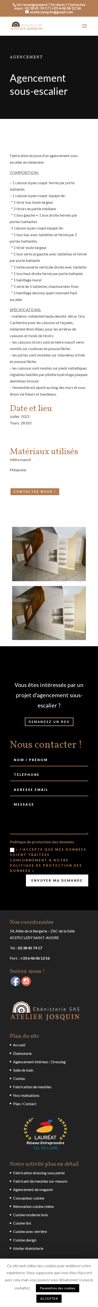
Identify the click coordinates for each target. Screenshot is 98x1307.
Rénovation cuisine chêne (33, 1206)
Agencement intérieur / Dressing (39, 1061)
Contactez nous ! (35, 491)
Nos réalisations (26, 1095)
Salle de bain (23, 1070)
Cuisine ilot (22, 1223)
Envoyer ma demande (57, 880)
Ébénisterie (22, 1053)
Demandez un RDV (49, 722)
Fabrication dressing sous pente (39, 1172)
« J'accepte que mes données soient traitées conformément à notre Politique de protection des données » (48, 860)
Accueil (19, 1045)
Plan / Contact (24, 1103)
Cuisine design (24, 1240)
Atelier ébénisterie (28, 1248)
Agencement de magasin (33, 1189)
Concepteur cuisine (28, 1198)
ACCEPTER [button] (49, 1299)
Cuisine (19, 1078)
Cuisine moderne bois (30, 1214)
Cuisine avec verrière (30, 1231)
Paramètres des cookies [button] (57, 1288)
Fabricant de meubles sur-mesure (40, 1181)
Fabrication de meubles (32, 1086)
